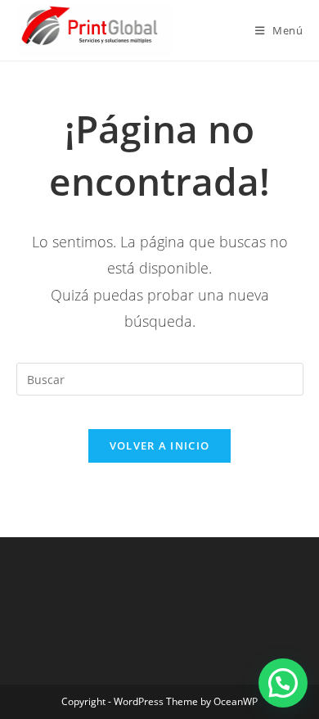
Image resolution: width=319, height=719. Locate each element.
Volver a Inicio (160, 445)
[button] (283, 683)
